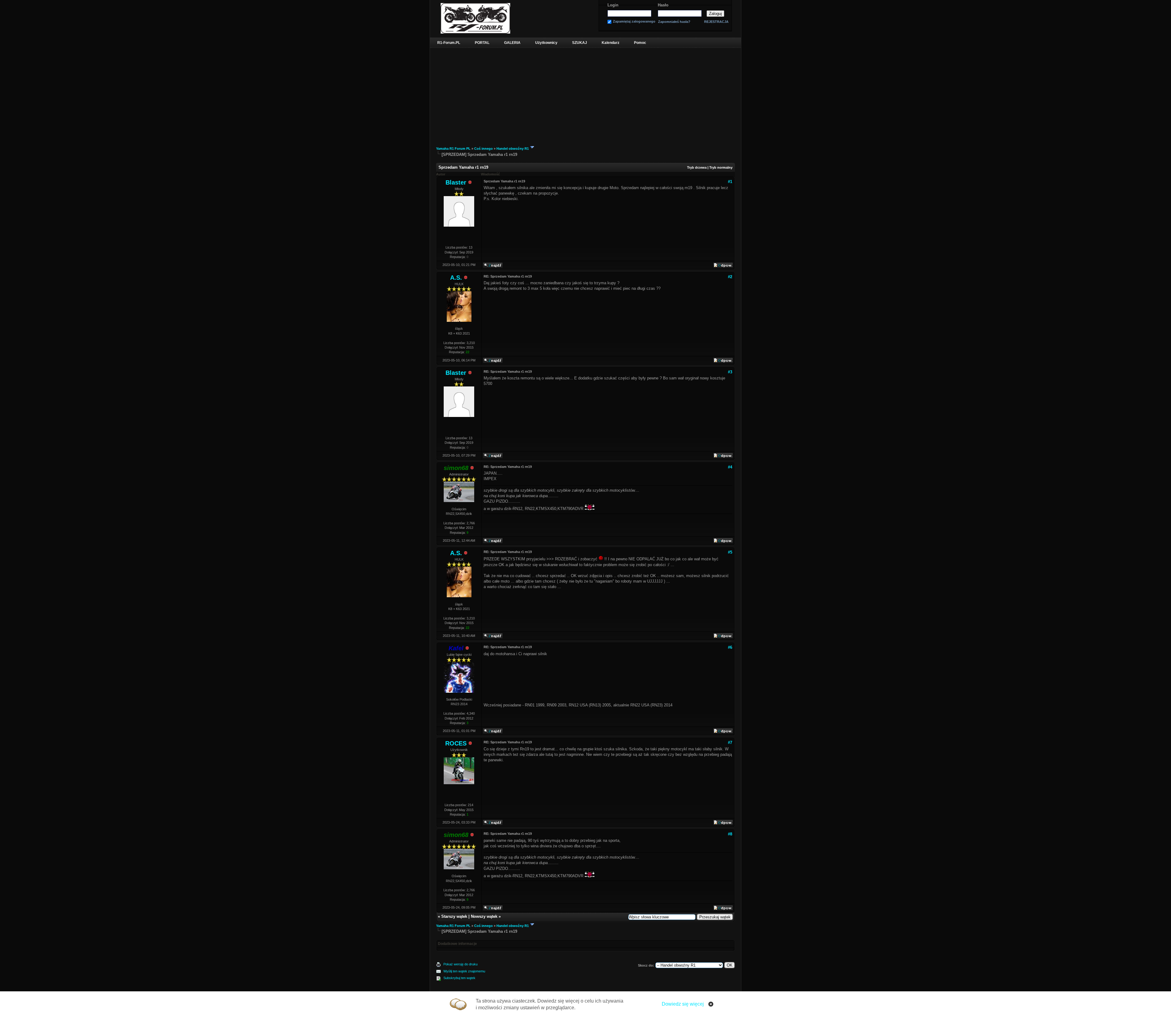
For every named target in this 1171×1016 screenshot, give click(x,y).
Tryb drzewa (697, 167)
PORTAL (482, 43)
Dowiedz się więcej (683, 1004)
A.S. (456, 277)
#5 (730, 552)
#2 (730, 277)
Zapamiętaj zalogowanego (634, 21)
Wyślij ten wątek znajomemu (464, 971)
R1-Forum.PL (448, 43)
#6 (730, 647)
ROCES (456, 743)
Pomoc (640, 43)
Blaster (456, 182)
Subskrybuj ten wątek (459, 978)
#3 (730, 372)
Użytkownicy (546, 43)
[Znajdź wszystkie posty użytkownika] (493, 267)
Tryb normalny (720, 167)
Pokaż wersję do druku (460, 964)
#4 (730, 467)
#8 (730, 834)
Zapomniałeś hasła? (674, 21)
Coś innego (483, 148)
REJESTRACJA (716, 21)
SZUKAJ (579, 43)
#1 (730, 181)
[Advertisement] (585, 93)
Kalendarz (610, 43)
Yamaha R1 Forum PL (453, 148)
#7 (730, 742)
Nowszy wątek (484, 916)
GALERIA (512, 43)
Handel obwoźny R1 (512, 148)
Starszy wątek (454, 916)
